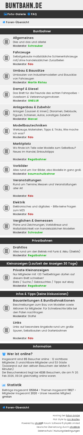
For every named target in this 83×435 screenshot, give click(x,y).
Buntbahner (42, 31)
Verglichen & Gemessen (33, 220)
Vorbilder (20, 166)
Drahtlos (20, 247)
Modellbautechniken (30, 125)
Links (17, 322)
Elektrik (19, 202)
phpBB (38, 423)
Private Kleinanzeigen (31, 270)
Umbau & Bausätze (28, 70)
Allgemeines (23, 38)
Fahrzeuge (21, 52)
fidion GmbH (73, 415)
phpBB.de (75, 427)
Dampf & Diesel (25, 89)
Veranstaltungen (27, 180)
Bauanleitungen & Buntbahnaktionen (44, 300)
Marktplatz (22, 144)
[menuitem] (15, 14)
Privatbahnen (42, 241)
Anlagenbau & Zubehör (32, 107)
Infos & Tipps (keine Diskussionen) (42, 294)
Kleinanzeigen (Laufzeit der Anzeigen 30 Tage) (42, 264)
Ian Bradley (73, 419)
